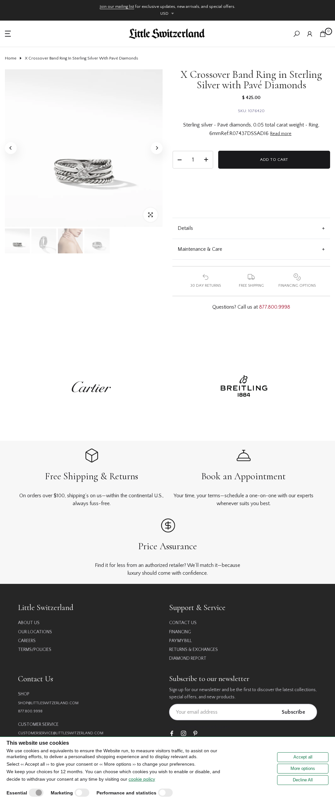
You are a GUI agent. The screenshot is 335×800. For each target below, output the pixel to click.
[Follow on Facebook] (171, 734)
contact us (183, 622)
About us (29, 622)
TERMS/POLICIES (34, 649)
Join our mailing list (117, 6)
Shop (23, 694)
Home (10, 58)
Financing (180, 632)
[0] (322, 34)
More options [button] (303, 768)
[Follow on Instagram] (183, 734)
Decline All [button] (303, 779)
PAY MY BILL (180, 640)
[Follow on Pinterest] (195, 734)
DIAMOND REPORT (187, 658)
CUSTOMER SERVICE (38, 724)
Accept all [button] (302, 757)
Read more (280, 133)
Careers (27, 640)
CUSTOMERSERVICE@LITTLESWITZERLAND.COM (60, 733)
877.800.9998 (274, 307)
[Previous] (11, 148)
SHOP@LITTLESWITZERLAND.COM (48, 703)
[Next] (157, 148)
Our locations (35, 632)
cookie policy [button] (142, 779)
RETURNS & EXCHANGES (193, 649)
